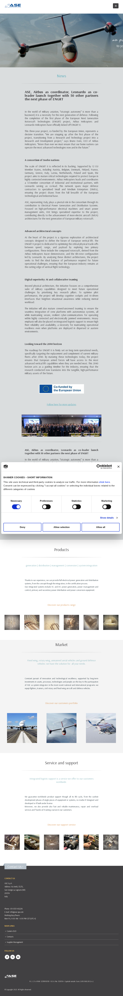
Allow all (100, 527)
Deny (22, 527)
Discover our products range (62, 604)
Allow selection (62, 527)
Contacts (10, 936)
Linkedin (18, 957)
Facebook (7, 957)
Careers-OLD (11, 931)
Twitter (12, 957)
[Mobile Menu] (115, 5)
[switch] (46, 506)
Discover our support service (62, 824)
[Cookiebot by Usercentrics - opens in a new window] (99, 466)
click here (104, 482)
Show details (107, 517)
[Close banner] (118, 467)
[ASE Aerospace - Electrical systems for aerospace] (12, 6)
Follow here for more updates (61, 404)
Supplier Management (15, 942)
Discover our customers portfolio (61, 703)
